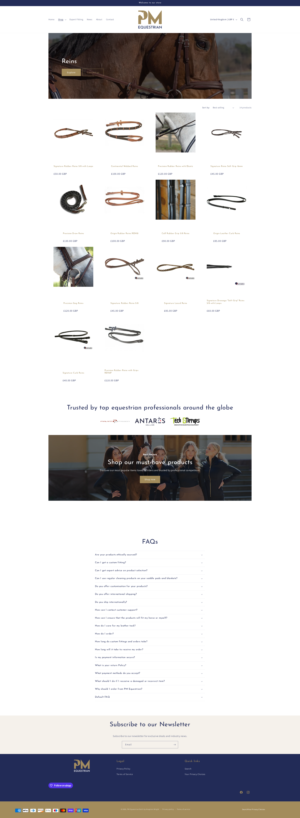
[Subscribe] (174, 744)
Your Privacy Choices (195, 774)
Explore (71, 72)
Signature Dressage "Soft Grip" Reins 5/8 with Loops (225, 302)
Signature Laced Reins (175, 303)
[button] (62, 19)
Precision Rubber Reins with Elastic (175, 166)
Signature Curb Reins (73, 373)
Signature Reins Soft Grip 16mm (226, 166)
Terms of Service (125, 774)
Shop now (150, 479)
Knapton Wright (152, 809)
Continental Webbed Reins (124, 166)
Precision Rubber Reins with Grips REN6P (121, 371)
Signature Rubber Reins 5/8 (124, 303)
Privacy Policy (123, 768)
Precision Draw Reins (73, 233)
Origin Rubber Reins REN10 (124, 233)
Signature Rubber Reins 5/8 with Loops (73, 166)
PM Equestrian (133, 809)
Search (188, 768)
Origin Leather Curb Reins (226, 233)
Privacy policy (168, 809)
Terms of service (183, 809)
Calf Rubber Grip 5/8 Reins (175, 233)
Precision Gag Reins (73, 303)
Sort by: (206, 107)
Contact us (93, 72)
